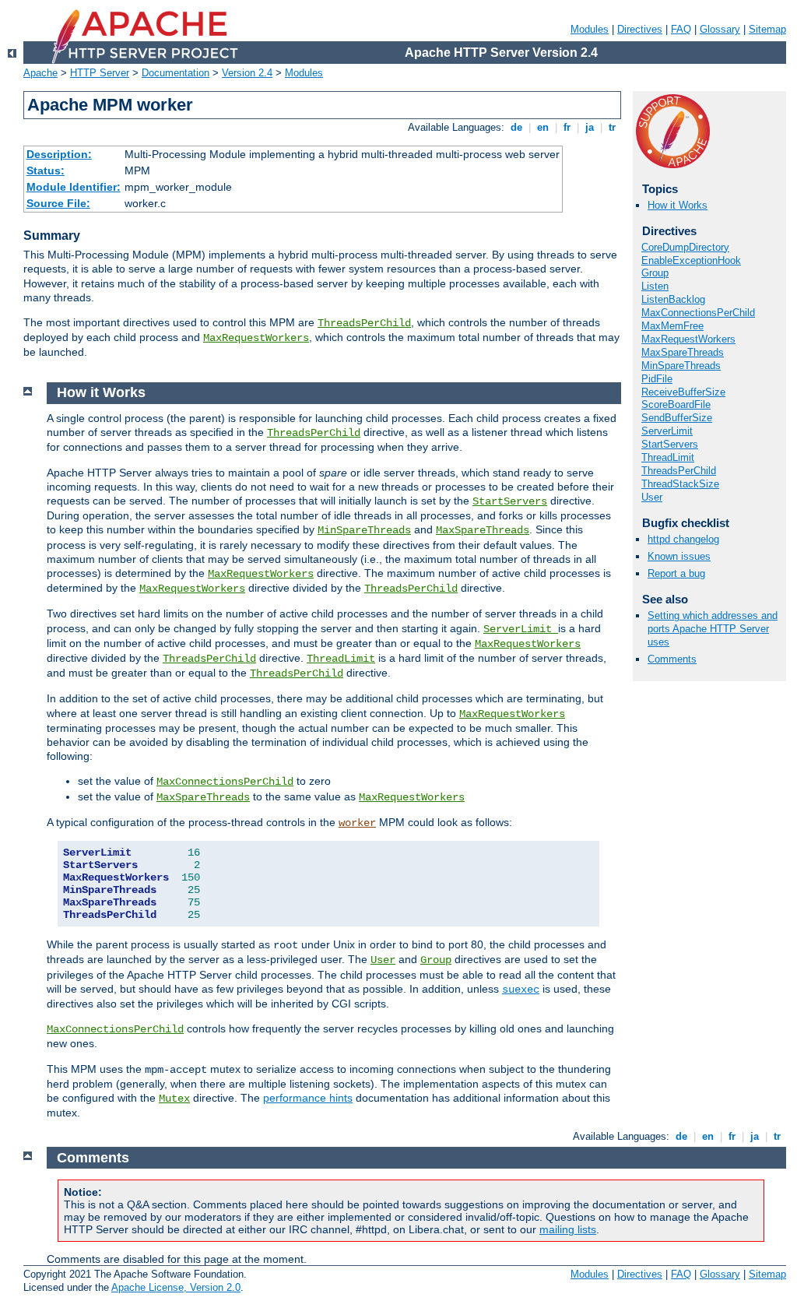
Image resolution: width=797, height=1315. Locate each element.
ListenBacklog (673, 299)
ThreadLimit (667, 457)
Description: (59, 154)
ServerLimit (667, 431)
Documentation (175, 73)
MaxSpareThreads (682, 352)
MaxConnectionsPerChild (698, 312)
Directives (639, 29)
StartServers (669, 444)
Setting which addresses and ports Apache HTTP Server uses (713, 629)
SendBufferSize (676, 418)
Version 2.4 (247, 73)
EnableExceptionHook (691, 260)
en (543, 127)
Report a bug (676, 573)
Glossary (720, 29)
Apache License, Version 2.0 (176, 1287)
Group (655, 273)
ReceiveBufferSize (683, 392)
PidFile (656, 379)
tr (612, 127)
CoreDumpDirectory (685, 247)
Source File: (58, 203)
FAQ (681, 29)
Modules (590, 29)
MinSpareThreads (681, 365)
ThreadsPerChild (364, 323)
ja (589, 127)
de (516, 127)
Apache (40, 73)
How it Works (677, 205)
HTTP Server (99, 73)
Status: (45, 170)
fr (567, 127)
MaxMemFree (672, 326)
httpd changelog (683, 539)
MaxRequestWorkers (256, 338)
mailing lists (567, 1229)
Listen (655, 286)
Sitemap (767, 29)
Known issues (679, 556)
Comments (672, 659)
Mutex (174, 1098)
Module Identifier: (73, 187)
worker (357, 823)
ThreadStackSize (680, 484)
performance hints (308, 1098)
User (651, 497)
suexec (520, 989)
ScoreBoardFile (676, 404)
